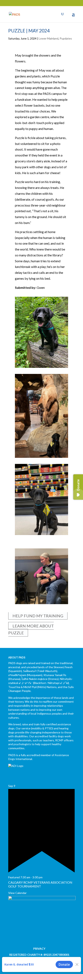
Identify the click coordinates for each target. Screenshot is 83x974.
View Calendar (17, 893)
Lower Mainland (48, 38)
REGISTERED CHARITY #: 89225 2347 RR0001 (39, 954)
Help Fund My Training (37, 615)
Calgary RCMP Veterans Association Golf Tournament (40, 884)
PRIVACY (39, 948)
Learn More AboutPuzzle (31, 629)
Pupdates (66, 38)
